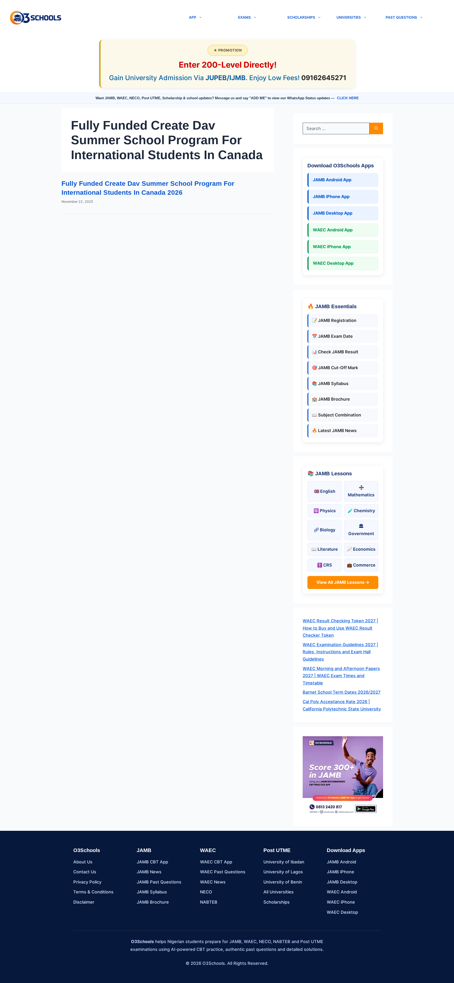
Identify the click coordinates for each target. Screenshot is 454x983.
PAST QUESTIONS (401, 17)
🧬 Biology (324, 529)
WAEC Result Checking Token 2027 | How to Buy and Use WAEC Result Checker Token (340, 628)
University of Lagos (283, 871)
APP (192, 17)
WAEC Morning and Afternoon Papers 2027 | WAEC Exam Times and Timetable (341, 675)
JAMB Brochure (153, 902)
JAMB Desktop (342, 881)
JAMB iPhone (340, 871)
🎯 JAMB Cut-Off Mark (335, 367)
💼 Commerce (361, 565)
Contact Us (84, 871)
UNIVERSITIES (348, 17)
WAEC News (213, 881)
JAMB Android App (332, 179)
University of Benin (282, 881)
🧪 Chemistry (361, 510)
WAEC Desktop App (333, 263)
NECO (206, 891)
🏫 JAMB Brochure (331, 399)
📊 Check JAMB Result (335, 351)
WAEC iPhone (341, 902)
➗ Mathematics (361, 491)
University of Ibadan (283, 861)
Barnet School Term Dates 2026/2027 (341, 692)
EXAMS (244, 17)
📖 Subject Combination (336, 414)
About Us (82, 861)
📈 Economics (361, 549)
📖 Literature (324, 549)
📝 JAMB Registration (334, 320)
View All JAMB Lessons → (342, 582)
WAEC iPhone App (332, 246)
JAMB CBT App (152, 861)
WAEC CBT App (216, 861)
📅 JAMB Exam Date (332, 336)
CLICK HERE (348, 98)
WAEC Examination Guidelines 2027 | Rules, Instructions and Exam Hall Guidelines (340, 652)
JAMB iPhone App (331, 196)
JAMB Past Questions (159, 881)
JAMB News (149, 871)
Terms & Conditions (93, 891)
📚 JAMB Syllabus (330, 383)
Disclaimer (83, 902)
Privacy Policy (87, 881)
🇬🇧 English (324, 491)
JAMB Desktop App (332, 213)
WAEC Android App (333, 229)
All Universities (278, 891)
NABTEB (208, 902)
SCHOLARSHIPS (301, 17)
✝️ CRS (324, 565)
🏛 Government (361, 530)
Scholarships (276, 902)
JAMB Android (341, 861)
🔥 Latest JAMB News (334, 430)
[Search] (376, 128)
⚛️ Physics (325, 510)
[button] (123, 17)
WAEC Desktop (342, 912)
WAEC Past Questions (222, 871)
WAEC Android (342, 891)
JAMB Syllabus (152, 891)
